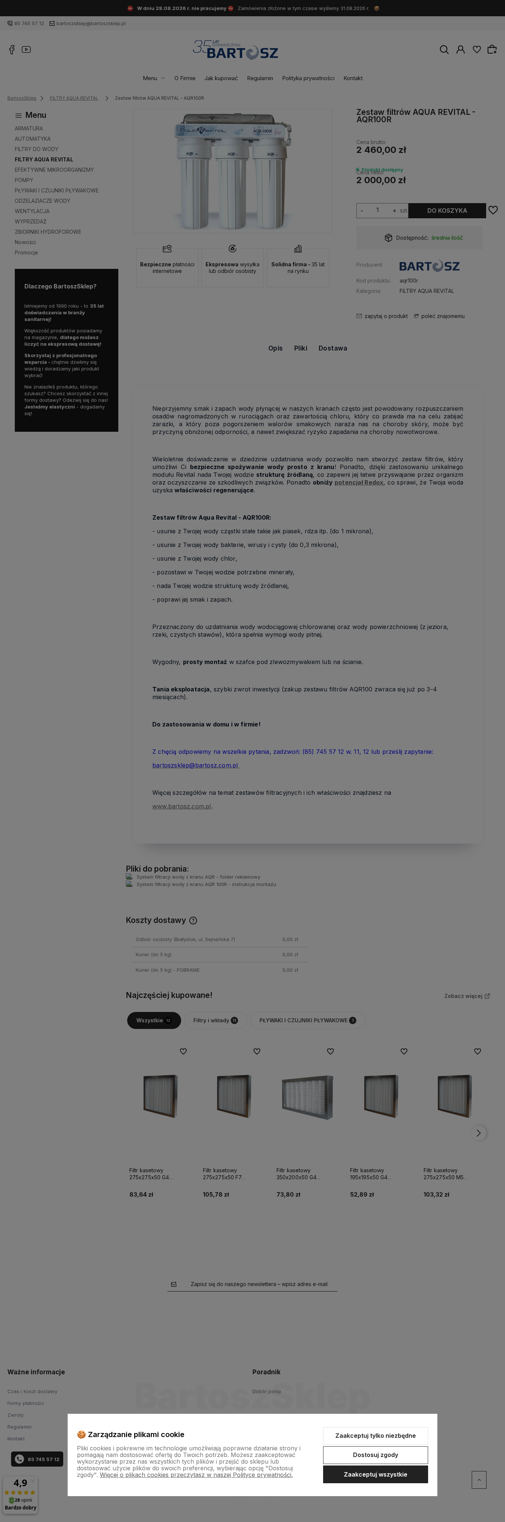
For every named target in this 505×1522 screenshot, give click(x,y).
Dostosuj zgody (375, 1454)
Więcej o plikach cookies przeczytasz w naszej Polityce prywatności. (196, 1474)
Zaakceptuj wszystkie (375, 1474)
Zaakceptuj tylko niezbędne (375, 1435)
